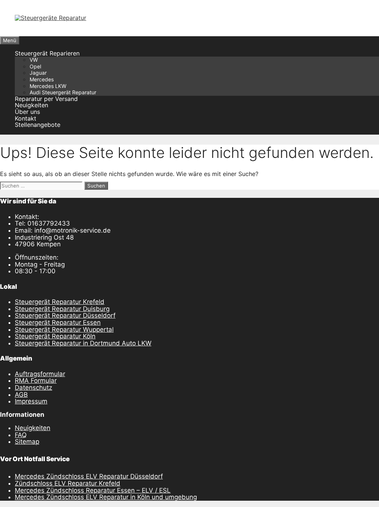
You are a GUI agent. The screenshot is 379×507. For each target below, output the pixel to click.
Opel (35, 66)
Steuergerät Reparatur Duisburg (62, 308)
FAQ (21, 435)
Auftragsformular (40, 374)
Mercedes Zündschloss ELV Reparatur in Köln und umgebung (106, 497)
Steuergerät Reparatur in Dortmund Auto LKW (83, 343)
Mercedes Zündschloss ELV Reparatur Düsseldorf (89, 476)
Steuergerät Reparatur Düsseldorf (65, 315)
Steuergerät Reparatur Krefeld (59, 301)
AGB (21, 394)
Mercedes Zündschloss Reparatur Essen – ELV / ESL (93, 490)
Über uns (27, 111)
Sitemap (27, 441)
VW (34, 60)
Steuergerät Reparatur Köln (55, 336)
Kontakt (25, 118)
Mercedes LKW (48, 86)
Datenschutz (33, 387)
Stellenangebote (37, 124)
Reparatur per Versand (46, 98)
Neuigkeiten (31, 105)
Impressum (31, 401)
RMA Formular (36, 380)
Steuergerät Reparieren (47, 53)
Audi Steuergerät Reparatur (63, 92)
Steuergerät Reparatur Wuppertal (64, 329)
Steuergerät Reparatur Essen (58, 322)
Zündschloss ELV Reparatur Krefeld (67, 483)
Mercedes (42, 79)
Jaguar (38, 73)
